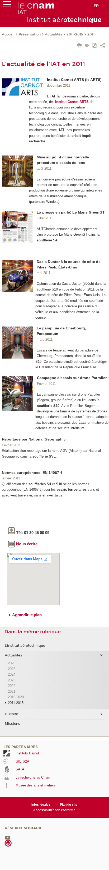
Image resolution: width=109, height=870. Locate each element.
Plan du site (68, 804)
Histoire (11, 714)
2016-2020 (16, 697)
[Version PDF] (95, 45)
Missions (12, 724)
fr (96, 6)
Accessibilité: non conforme (54, 810)
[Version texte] (87, 45)
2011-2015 (75, 34)
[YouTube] (8, 837)
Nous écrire (26, 544)
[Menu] (7, 5)
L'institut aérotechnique (25, 646)
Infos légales (40, 804)
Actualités (53, 34)
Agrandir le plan (27, 615)
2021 (11, 691)
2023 (11, 680)
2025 (11, 669)
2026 (11, 663)
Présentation (30, 34)
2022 (11, 686)
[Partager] (102, 46)
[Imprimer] (79, 46)
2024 (11, 674)
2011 (90, 34)
